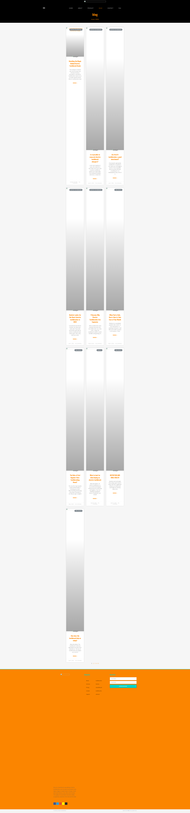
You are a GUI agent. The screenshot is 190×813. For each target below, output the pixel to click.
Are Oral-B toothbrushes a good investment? (115, 156)
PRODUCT (91, 8)
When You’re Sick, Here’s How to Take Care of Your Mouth (115, 317)
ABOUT (80, 8)
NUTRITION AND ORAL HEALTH (115, 476)
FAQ (119, 8)
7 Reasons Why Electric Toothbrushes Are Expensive (95, 318)
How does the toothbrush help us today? (75, 638)
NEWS (100, 8)
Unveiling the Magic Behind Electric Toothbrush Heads (75, 63)
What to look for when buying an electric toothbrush (95, 477)
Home (92, 19)
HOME (71, 8)
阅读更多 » (75, 83)
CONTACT (110, 8)
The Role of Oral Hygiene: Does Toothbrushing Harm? (75, 478)
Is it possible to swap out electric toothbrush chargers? (95, 158)
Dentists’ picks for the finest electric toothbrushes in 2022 (75, 318)
